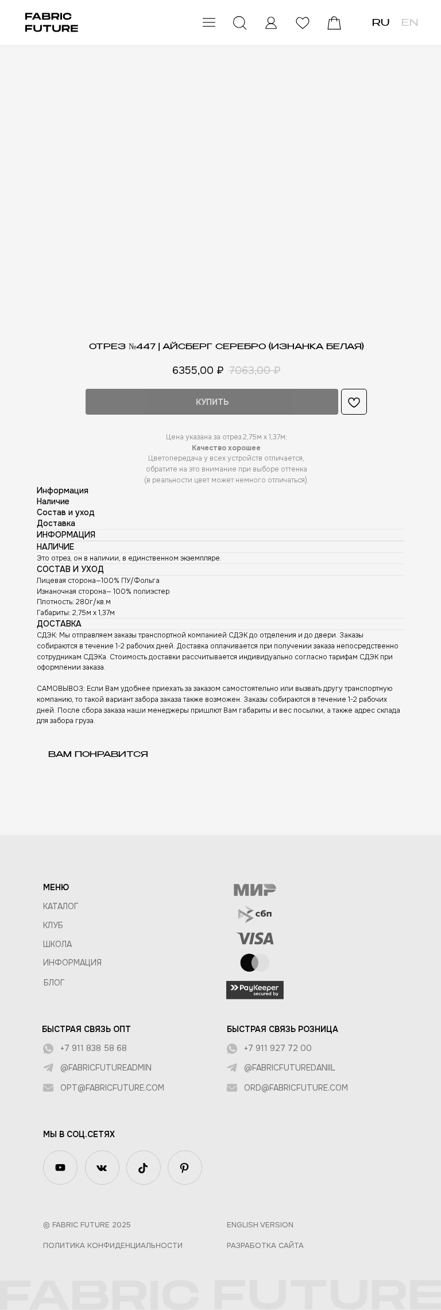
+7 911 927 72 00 (278, 1048)
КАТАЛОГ (61, 906)
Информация (72, 962)
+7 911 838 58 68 (93, 1048)
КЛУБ (53, 925)
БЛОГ (54, 982)
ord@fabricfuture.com (296, 1088)
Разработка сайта (265, 1245)
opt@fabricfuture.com (112, 1088)
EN (409, 23)
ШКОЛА (57, 944)
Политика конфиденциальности (113, 1245)
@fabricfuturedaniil (289, 1067)
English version (260, 1225)
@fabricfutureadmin (106, 1067)
